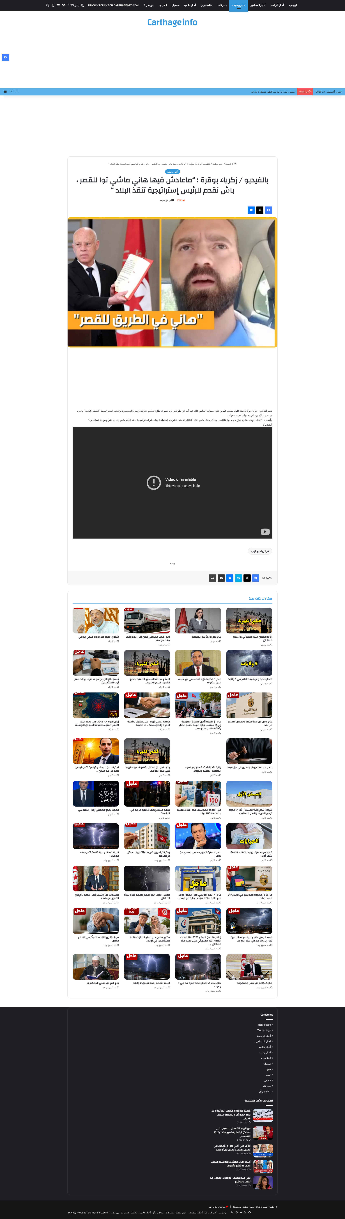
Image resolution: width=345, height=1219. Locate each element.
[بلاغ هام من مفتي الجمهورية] (96, 967)
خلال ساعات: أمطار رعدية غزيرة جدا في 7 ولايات (199, 985)
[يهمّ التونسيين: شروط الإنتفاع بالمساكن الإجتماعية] (147, 836)
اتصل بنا (163, 5)
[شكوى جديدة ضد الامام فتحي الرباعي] (96, 620)
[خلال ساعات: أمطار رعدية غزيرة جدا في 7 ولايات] (198, 967)
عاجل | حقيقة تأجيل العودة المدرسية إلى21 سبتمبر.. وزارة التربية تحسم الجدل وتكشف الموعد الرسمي (200, 725)
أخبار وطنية (239, 5)
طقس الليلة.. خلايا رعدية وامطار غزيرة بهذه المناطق (147, 896)
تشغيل (175, 5)
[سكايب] (238, 578)
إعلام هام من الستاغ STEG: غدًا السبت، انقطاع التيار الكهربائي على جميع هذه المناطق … (200, 940)
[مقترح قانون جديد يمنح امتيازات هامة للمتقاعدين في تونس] (147, 921)
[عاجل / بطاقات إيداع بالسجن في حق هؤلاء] (249, 751)
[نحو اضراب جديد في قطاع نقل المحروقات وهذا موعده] (147, 620)
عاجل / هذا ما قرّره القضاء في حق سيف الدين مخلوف (199, 681)
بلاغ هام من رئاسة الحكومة (206, 637)
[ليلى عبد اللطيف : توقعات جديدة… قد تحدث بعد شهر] (263, 1182)
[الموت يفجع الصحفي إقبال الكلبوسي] (96, 794)
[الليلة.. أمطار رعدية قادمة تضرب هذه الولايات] (96, 836)
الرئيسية (293, 5)
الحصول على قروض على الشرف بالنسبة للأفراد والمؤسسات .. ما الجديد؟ (148, 723)
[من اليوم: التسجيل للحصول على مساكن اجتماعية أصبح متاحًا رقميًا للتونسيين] (263, 1133)
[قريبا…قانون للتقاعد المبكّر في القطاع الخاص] (96, 921)
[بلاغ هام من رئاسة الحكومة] (198, 620)
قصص (267, 1080)
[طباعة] (212, 578)
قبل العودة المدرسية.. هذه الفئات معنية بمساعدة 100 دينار (199, 812)
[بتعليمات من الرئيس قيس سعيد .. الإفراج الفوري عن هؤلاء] (96, 879)
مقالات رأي (207, 5)
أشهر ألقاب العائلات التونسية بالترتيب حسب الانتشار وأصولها (230, 1164)
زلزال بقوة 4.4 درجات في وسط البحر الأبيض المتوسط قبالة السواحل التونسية (97, 723)
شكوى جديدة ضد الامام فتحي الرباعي (99, 637)
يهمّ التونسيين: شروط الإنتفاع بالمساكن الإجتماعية (148, 854)
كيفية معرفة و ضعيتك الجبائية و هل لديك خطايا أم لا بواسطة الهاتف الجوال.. (230, 1114)
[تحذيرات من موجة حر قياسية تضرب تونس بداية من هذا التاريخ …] (96, 751)
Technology (264, 1030)
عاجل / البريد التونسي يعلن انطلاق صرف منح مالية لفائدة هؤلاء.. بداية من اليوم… (199, 896)
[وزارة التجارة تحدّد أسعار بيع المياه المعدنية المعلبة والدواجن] (198, 751)
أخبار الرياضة (277, 5)
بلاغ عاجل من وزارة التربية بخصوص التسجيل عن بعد (249, 723)
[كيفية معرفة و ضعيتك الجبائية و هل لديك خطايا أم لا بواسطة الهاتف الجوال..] (263, 1115)
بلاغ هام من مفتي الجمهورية (103, 983)
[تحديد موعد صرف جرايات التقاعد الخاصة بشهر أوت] (249, 836)
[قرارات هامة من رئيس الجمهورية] (249, 967)
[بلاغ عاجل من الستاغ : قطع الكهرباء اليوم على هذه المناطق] (147, 751)
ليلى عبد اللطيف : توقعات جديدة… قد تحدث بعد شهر (230, 1180)
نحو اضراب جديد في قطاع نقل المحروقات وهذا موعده (148, 639)
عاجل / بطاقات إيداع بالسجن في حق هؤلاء (249, 767)
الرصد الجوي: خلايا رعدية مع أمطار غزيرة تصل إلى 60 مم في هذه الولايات (251, 939)
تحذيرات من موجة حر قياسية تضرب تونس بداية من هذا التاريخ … (97, 769)
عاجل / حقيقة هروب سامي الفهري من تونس (200, 854)
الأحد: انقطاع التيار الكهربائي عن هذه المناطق (252, 639)
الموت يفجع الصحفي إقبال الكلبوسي (98, 810)
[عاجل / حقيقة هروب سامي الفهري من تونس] (198, 836)
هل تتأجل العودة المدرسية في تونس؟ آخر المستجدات (250, 896)
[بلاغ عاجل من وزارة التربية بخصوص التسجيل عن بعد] (249, 705)
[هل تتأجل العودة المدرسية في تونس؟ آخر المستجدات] (249, 879)
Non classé (264, 1024)
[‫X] (259, 210)
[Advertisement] (172, 59)
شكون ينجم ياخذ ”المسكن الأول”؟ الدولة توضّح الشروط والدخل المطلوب (250, 812)
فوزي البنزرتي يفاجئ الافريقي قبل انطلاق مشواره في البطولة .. (263, 91)
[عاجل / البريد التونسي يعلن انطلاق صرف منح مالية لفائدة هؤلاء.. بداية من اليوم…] (198, 879)
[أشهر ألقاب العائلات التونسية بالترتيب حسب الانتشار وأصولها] (263, 1166)
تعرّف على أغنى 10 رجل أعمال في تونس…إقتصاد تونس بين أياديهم (232, 1148)
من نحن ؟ (149, 5)
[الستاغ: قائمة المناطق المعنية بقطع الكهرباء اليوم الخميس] (147, 663)
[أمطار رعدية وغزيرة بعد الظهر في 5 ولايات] (249, 663)
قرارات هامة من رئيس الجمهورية (254, 983)
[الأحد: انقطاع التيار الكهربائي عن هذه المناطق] (249, 620)
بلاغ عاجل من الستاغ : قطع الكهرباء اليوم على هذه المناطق (148, 769)
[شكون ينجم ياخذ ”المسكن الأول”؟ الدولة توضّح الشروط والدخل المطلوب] (249, 794)
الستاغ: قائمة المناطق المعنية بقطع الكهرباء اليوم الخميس (150, 681)
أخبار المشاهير (258, 5)
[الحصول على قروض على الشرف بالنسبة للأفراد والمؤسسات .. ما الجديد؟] (147, 705)
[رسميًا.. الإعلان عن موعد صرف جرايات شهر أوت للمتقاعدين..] (96, 663)
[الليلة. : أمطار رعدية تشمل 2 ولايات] (147, 967)
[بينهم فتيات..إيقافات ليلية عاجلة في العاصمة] (147, 794)
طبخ (268, 1069)
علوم (268, 1074)
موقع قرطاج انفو (216, 1206)
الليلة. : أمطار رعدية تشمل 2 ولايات (151, 983)
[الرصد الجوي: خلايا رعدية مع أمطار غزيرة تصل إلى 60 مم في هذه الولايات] (249, 921)
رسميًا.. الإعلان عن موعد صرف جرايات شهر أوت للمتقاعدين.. (96, 681)
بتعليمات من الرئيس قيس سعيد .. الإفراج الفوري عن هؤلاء (97, 896)
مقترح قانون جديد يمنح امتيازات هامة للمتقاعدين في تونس (150, 939)
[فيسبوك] (268, 210)
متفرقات (222, 5)
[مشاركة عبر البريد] (221, 578)
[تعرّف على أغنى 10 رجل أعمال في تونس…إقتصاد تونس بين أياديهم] (263, 1150)
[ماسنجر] (251, 210)
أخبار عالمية (190, 5)
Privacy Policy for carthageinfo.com (113, 5)
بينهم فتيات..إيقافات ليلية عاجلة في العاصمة (150, 812)
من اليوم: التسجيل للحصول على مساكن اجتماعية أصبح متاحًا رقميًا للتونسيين (232, 1132)
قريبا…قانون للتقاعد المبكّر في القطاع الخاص (98, 939)
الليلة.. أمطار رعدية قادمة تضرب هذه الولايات (99, 854)
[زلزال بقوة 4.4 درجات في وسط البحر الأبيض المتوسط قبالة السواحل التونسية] (96, 705)
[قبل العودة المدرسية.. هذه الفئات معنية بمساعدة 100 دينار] (198, 794)
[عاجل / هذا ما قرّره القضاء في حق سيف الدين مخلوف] (198, 663)
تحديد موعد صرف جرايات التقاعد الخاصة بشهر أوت (251, 854)
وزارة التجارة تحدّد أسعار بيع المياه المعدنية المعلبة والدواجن (203, 769)
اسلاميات (266, 1058)
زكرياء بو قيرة (259, 551)
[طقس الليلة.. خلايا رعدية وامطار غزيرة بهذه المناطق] (147, 879)
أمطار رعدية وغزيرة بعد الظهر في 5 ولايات (250, 679)
